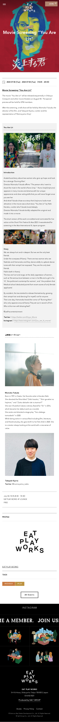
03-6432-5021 (29, 696)
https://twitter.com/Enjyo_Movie (24, 317)
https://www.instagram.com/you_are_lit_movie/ (32, 321)
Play (20, 584)
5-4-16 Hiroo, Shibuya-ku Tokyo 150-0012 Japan (29, 693)
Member (9, 584)
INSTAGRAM (29, 608)
